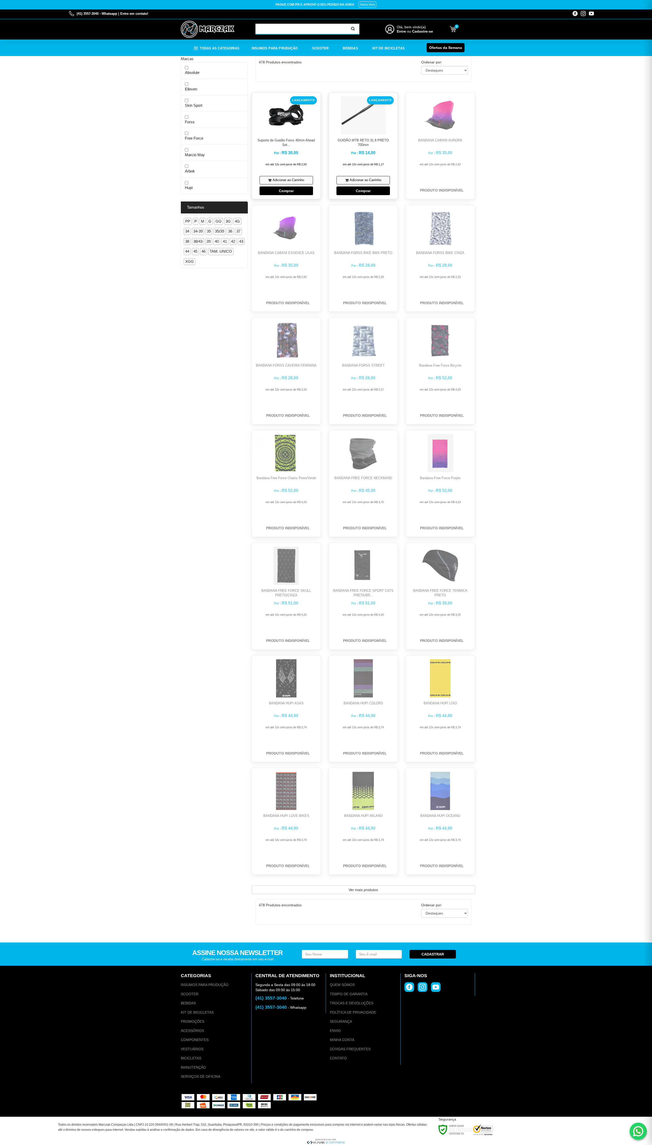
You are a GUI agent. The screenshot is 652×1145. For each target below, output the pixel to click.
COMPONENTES (195, 1040)
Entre (401, 31)
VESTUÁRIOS (192, 1049)
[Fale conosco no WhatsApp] (638, 1131)
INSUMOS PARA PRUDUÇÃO (204, 985)
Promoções (192, 1021)
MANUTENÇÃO (193, 1067)
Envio (335, 1031)
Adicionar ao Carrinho (288, 180)
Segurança (341, 1021)
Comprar (286, 191)
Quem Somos (342, 985)
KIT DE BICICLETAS (197, 1012)
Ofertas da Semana (445, 48)
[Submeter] (353, 29)
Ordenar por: (431, 62)
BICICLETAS (191, 1058)
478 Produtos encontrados (280, 62)
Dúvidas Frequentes (350, 1049)
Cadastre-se (422, 31)
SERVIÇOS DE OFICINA (200, 1076)
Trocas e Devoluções (351, 1003)
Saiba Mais (367, 4)
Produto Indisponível (442, 190)
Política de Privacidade (353, 1012)
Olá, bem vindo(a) (411, 27)
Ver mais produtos (363, 890)
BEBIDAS (188, 1003)
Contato (338, 1058)
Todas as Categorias (219, 48)
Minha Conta (342, 1040)
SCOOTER (189, 994)
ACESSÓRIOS (192, 1031)
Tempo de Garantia (349, 994)
